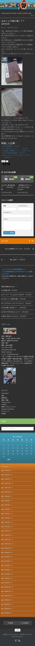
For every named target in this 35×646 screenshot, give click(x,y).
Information (5, 393)
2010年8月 (6, 552)
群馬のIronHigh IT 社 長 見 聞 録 (17, 3)
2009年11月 (7, 591)
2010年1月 (6, 583)
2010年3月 (6, 574)
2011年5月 (6, 513)
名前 (4, 206)
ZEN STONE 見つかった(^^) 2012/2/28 (15, 312)
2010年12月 (7, 535)
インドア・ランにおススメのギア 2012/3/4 (17, 294)
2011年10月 (6, 492)
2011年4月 (6, 518)
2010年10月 (7, 544)
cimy (4, 27)
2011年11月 (6, 488)
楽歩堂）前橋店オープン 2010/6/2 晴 (17, 151)
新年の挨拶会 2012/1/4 (12, 146)
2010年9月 (6, 548)
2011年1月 (6, 531)
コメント (5, 219)
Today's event (22, 13)
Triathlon (4, 404)
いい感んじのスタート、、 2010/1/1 (16, 148)
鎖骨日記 (4, 398)
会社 (30, 13)
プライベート (5, 411)
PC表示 (10, 623)
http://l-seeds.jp (6, 352)
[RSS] (32, 241)
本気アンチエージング (8, 407)
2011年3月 (6, 522)
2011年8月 (6, 501)
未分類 (3, 413)
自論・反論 (4, 400)
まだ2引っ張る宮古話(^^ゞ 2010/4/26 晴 (8, 187)
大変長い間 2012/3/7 (10, 290)
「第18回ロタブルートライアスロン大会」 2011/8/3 (25, 187)
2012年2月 (6, 475)
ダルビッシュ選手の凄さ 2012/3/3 (14, 299)
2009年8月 (6, 604)
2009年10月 (7, 596)
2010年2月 (6, 578)
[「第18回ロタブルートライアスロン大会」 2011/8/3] (26, 179)
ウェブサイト (7, 212)
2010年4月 (6, 570)
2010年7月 (6, 557)
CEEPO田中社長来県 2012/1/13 (14, 153)
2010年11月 (6, 539)
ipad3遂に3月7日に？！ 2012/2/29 (14, 307)
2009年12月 (7, 587)
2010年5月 (6, 565)
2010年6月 (6, 561)
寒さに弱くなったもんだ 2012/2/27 (14, 316)
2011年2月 (6, 526)
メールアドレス (22, 206)
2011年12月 (6, 483)
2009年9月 (6, 600)
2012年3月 (6, 470)
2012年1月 (6, 479)
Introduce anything (8, 13)
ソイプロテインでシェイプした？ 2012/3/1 (17, 303)
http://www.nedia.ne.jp (8, 350)
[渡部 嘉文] (29, 241)
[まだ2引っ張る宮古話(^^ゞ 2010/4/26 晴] (9, 179)
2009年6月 (6, 613)
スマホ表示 (24, 623)
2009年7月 (6, 608)
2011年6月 (6, 509)
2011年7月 (6, 505)
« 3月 (8, 459)
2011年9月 (6, 496)
